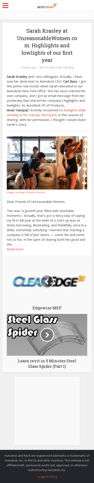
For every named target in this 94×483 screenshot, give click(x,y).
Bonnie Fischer (36, 192)
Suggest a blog (47, 476)
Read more (15, 249)
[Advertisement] (47, 413)
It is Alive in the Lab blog (59, 67)
